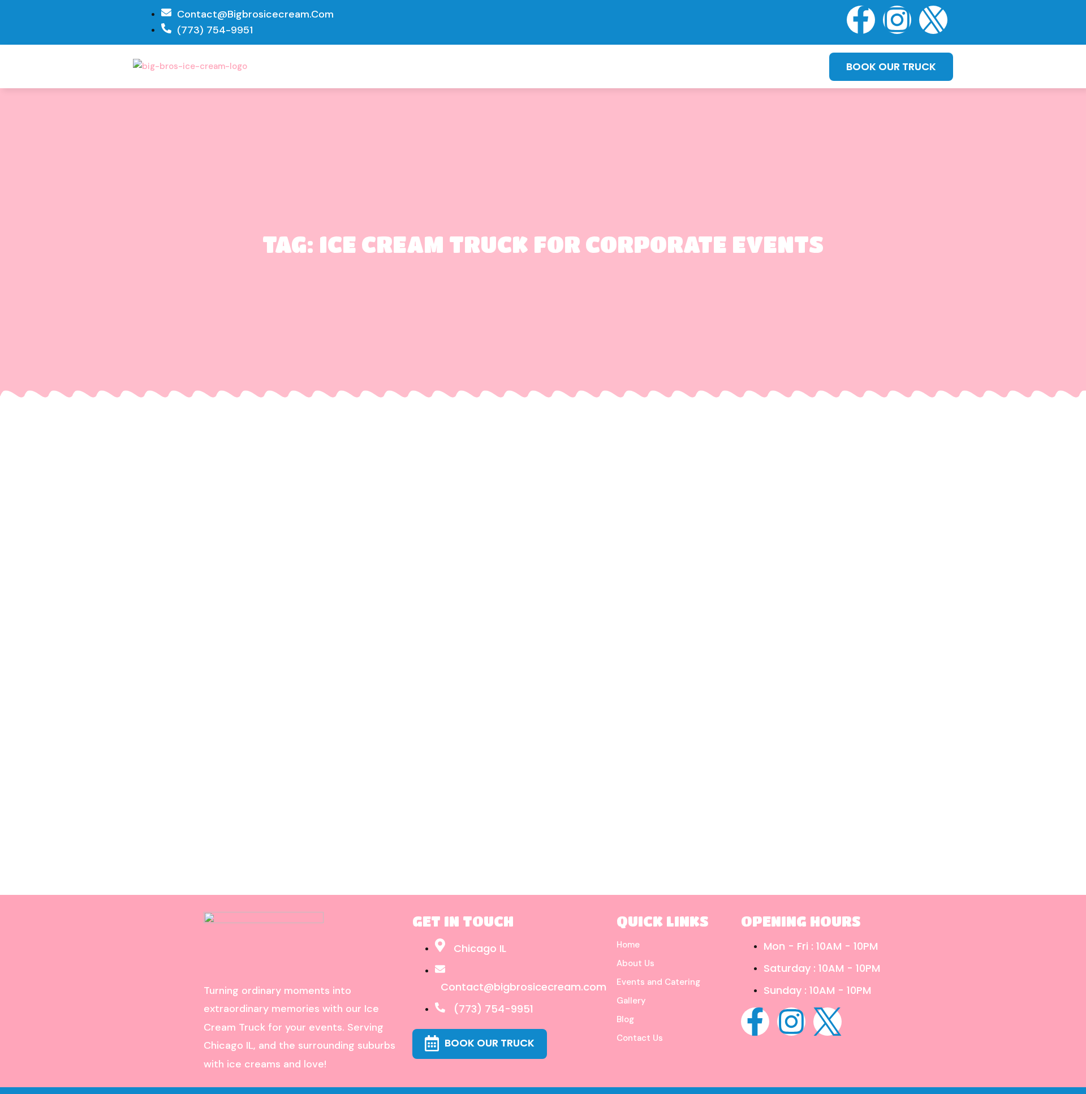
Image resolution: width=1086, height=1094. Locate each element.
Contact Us (640, 1038)
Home (628, 944)
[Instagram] (897, 20)
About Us (635, 963)
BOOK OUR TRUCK (891, 66)
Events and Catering (658, 982)
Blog (625, 1019)
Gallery (631, 1000)
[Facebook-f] (861, 20)
